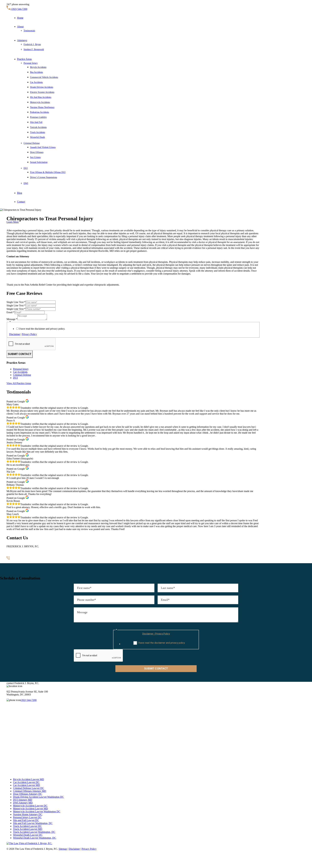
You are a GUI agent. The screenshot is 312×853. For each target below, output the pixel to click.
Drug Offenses (36, 152)
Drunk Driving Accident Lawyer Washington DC (38, 796)
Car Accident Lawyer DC (26, 782)
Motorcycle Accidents (40, 102)
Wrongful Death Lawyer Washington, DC (34, 837)
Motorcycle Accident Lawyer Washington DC (36, 811)
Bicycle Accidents (38, 67)
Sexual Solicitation (38, 162)
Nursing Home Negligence (42, 107)
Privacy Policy (29, 334)
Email (10, 312)
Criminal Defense (32, 143)
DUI (26, 168)
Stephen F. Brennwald (34, 49)
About (20, 26)
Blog (19, 193)
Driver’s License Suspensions (43, 177)
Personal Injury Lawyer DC (27, 817)
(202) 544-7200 (19, 9)
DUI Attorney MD (22, 799)
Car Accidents (36, 82)
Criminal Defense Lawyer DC (28, 788)
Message (11, 319)
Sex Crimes (35, 157)
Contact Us (12, 561)
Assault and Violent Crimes (43, 147)
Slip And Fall (36, 122)
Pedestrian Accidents (39, 112)
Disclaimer (14, 334)
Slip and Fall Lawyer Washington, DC (32, 823)
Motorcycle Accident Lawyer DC (30, 805)
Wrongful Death (37, 137)
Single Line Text (16, 302)
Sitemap (63, 848)
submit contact (19, 354)
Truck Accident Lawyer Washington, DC (34, 832)
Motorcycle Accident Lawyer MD (30, 808)
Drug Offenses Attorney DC (27, 794)
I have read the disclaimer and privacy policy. (42, 328)
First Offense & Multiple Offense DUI (47, 172)
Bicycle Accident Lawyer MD (28, 779)
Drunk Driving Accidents (41, 87)
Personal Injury (31, 63)
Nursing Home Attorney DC (27, 814)
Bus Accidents (36, 72)
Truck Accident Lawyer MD (27, 829)
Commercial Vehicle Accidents (44, 77)
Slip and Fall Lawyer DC (26, 820)
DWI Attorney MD (23, 802)
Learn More (12, 222)
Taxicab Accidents (38, 127)
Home (20, 17)
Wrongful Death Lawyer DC (28, 835)
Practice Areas (24, 59)
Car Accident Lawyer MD (26, 785)
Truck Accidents (37, 132)
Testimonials (29, 30)
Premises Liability (38, 117)
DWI (26, 183)
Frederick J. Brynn (32, 44)
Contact (21, 201)
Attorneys (22, 40)
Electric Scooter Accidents (42, 92)
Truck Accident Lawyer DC (27, 826)
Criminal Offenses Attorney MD (29, 791)
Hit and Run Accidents (40, 97)
